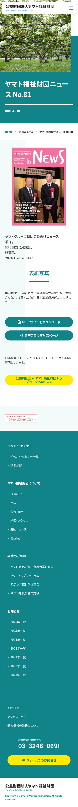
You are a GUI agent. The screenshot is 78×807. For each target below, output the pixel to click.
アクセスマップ (16, 717)
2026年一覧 (18, 622)
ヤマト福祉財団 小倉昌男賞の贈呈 (31, 567)
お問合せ (13, 708)
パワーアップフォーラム (24, 576)
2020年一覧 (18, 675)
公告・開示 (17, 512)
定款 (13, 503)
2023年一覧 (18, 648)
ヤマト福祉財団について (23, 483)
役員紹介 (16, 494)
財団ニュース (18, 529)
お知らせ (13, 611)
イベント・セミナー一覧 (24, 456)
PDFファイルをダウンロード (41, 322)
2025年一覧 (18, 631)
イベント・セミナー (19, 446)
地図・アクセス (19, 520)
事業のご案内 (16, 556)
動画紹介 (16, 538)
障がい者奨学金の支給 (24, 593)
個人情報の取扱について (22, 725)
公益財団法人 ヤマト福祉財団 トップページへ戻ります (39, 380)
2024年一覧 (18, 639)
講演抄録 (16, 465)
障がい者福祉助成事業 (24, 584)
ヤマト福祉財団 (30, 8)
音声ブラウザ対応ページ (41, 335)
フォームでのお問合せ (41, 760)
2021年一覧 (18, 666)
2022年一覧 (18, 657)
